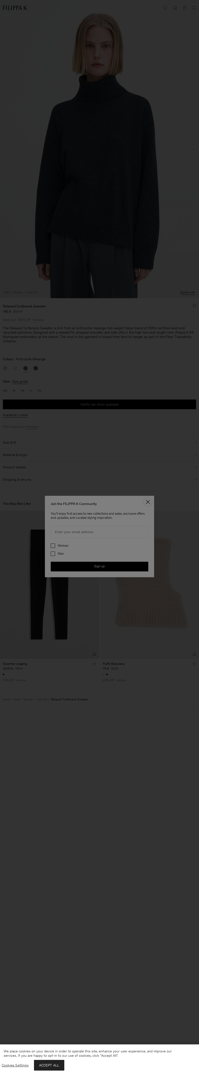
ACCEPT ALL (49, 1065)
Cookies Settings (15, 1065)
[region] (99, 1058)
